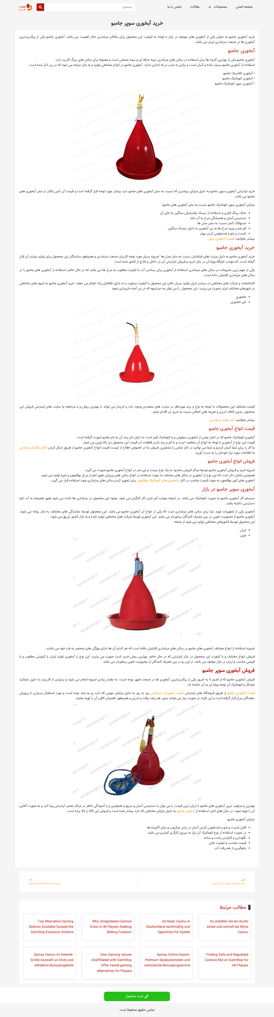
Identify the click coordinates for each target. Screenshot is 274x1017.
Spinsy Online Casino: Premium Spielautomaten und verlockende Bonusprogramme (167, 960)
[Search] (40, 7)
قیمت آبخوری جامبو (241, 693)
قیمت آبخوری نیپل (221, 239)
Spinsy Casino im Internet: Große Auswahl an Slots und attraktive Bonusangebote (51, 960)
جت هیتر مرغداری (222, 420)
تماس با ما (174, 7)
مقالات (195, 7)
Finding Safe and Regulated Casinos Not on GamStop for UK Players (226, 960)
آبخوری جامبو (186, 811)
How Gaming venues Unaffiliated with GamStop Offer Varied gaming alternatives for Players (111, 963)
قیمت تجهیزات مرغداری (166, 693)
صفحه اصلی (244, 7)
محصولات (220, 7)
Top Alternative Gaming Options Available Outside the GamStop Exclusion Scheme (51, 927)
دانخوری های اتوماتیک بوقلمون (158, 480)
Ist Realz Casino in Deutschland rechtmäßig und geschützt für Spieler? (168, 927)
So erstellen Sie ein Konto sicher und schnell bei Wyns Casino (227, 927)
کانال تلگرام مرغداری (33, 447)
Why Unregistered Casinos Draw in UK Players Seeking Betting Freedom (111, 927)
